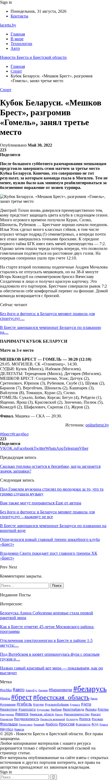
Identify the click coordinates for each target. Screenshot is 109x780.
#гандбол (20, 434)
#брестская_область (61, 697)
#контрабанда (73, 709)
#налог (96, 714)
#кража (91, 709)
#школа (19, 729)
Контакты (19, 16)
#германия (8, 704)
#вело (94, 698)
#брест (6, 434)
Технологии (21, 43)
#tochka (6, 690)
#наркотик (6, 719)
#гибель (24, 704)
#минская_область (42, 714)
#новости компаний (52, 719)
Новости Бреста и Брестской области (33, 57)
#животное (8, 709)
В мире (17, 39)
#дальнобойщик (57, 704)
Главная (18, 34)
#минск (22, 714)
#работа (52, 724)
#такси (103, 724)
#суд (95, 724)
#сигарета (83, 724)
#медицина (7, 714)
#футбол (6, 729)
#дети (86, 704)
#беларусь (90, 688)
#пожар (97, 719)
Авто (15, 48)
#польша (9, 723)
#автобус (31, 690)
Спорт (5, 89)
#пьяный (39, 724)
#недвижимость (26, 719)
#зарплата (27, 709)
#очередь (72, 719)
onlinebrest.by (97, 425)
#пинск (85, 719)
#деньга (75, 704)
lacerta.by (8, 25)
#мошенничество (77, 714)
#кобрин (56, 709)
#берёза (5, 698)
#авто (19, 689)
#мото (59, 714)
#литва (103, 709)
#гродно (38, 704)
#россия (67, 723)
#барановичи (60, 690)
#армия (43, 690)
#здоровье (43, 709)
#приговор (26, 724)
